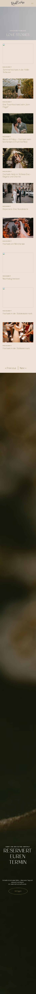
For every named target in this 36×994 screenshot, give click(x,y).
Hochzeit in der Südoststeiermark (17, 314)
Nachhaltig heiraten (11, 279)
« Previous (10, 368)
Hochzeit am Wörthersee (14, 244)
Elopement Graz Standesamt (15, 209)
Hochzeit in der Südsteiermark (16, 349)
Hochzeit (7, 67)
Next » (23, 368)
